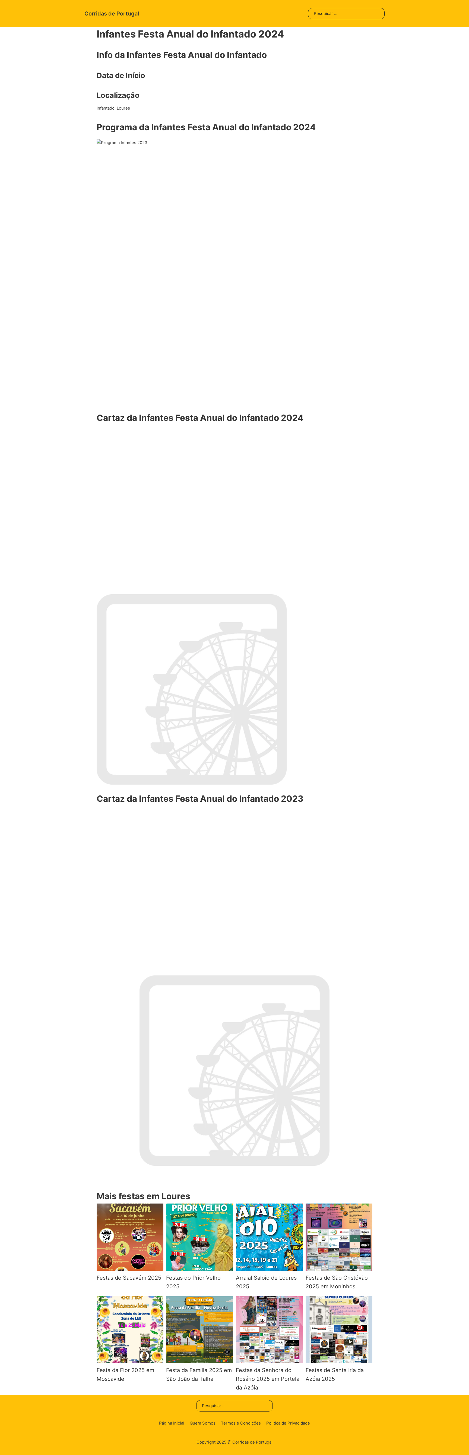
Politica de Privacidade (288, 1423)
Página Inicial (171, 1423)
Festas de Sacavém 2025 (129, 1277)
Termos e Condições (241, 1423)
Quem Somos (203, 1423)
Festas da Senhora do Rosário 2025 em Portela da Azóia (267, 1379)
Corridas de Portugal (111, 13)
